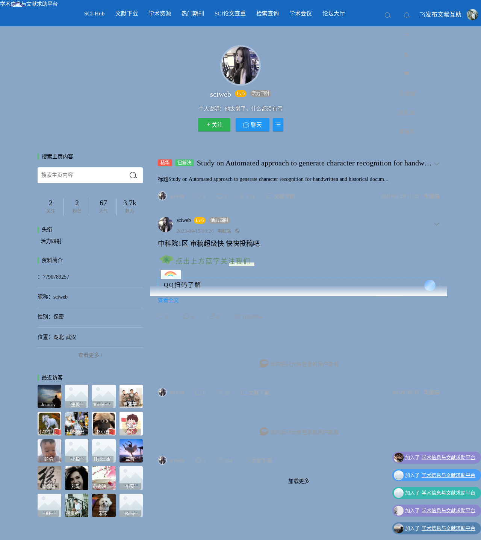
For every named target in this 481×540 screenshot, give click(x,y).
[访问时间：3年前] (77, 423)
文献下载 (126, 14)
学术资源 (159, 14)
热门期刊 (193, 14)
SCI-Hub (94, 14)
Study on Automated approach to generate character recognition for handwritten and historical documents (314, 163)
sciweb (177, 196)
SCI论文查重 (230, 14)
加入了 (440, 457)
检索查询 (267, 14)
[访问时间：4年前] (131, 423)
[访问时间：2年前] (49, 396)
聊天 (255, 125)
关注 (217, 125)
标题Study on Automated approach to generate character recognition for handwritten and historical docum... (273, 179)
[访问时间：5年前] (49, 478)
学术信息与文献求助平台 (29, 4)
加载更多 (298, 481)
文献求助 (284, 196)
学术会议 (300, 14)
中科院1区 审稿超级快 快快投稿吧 (209, 243)
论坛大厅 (333, 14)
